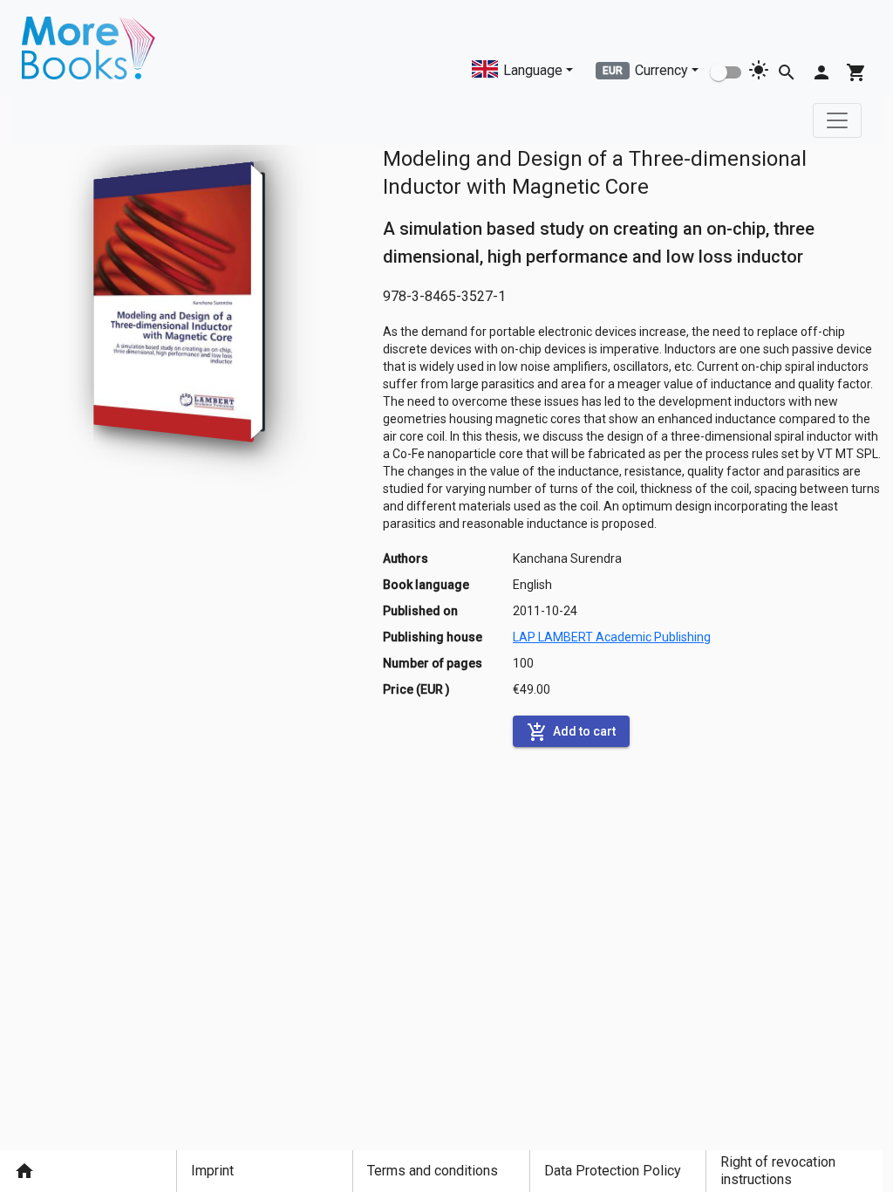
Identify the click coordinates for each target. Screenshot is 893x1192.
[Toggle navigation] (837, 120)
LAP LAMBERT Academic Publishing (612, 637)
